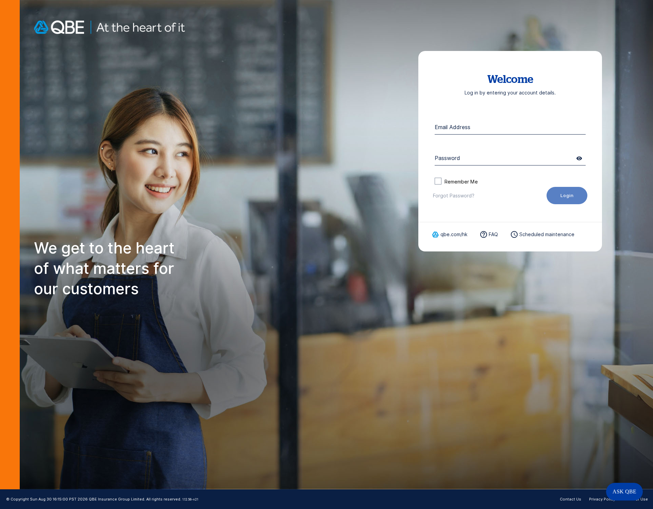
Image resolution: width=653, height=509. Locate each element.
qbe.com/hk (453, 234)
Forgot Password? (453, 195)
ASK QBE (624, 491)
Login (567, 195)
